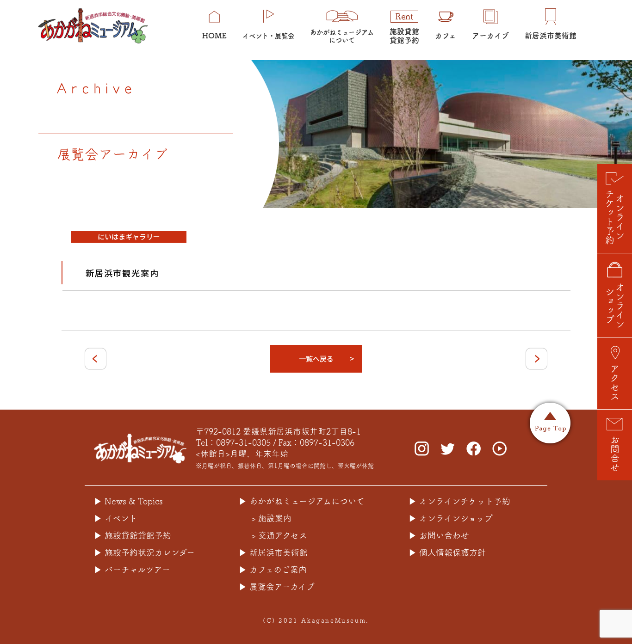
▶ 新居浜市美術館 (273, 552)
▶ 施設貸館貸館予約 (132, 535)
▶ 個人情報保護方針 (447, 552)
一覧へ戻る (316, 358)
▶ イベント (115, 518)
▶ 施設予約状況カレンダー (144, 552)
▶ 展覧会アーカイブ (277, 587)
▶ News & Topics (128, 501)
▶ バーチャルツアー (132, 569)
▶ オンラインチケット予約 (459, 501)
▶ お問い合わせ (439, 535)
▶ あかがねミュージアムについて (302, 501)
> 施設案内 (271, 518)
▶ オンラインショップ (451, 518)
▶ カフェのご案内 (273, 569)
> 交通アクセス (279, 535)
